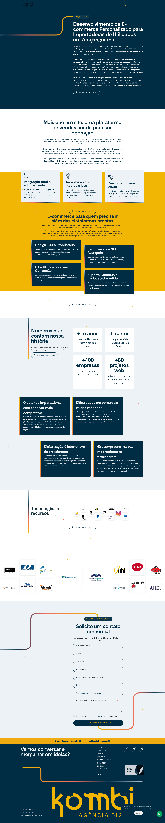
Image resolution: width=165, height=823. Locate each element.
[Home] (28, 5)
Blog (99, 771)
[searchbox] (99, 693)
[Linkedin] (133, 749)
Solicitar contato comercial (100, 723)
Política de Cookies (27, 812)
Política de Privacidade (29, 809)
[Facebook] (141, 749)
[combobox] (98, 693)
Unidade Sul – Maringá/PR (99, 741)
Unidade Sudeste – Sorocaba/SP (68, 741)
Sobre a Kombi (102, 751)
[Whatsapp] (159, 814)
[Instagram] (125, 749)
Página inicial (102, 748)
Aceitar (138, 813)
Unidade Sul (102, 754)
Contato (100, 774)
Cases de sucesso (104, 760)
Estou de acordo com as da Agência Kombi (96, 716)
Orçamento (102, 763)
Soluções (101, 757)
